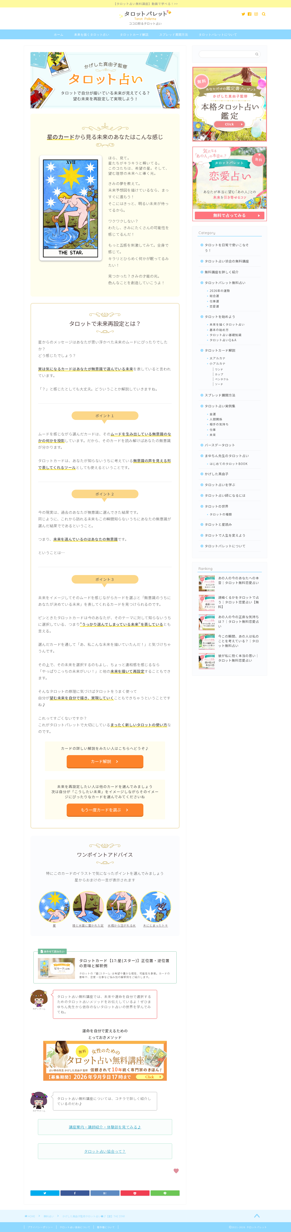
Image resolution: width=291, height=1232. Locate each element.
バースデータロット (220, 445)
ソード (219, 384)
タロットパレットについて (218, 34)
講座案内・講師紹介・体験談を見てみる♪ (105, 1127)
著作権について (106, 1227)
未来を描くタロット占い (91, 34)
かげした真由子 (217, 473)
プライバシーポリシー (40, 1227)
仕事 (213, 429)
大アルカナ (218, 358)
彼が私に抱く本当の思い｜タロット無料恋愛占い (238, 658)
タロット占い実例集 (220, 405)
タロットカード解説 (134, 34)
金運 (213, 414)
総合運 (214, 296)
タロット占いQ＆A (223, 340)
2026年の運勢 (220, 290)
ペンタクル (222, 379)
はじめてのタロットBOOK (229, 464)
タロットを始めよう (220, 316)
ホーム (58, 34)
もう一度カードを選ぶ (103, 810)
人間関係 (216, 419)
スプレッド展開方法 (173, 34)
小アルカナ (218, 363)
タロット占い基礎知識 (226, 335)
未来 (213, 435)
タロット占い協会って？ (105, 1151)
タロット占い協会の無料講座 (227, 261)
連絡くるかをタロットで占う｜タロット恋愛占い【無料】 (238, 602)
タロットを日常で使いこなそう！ (227, 247)
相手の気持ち (219, 424)
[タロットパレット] (145, 25)
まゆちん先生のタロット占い (227, 455)
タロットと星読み (218, 524)
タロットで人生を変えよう (225, 535)
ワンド (219, 369)
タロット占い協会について (75, 1227)
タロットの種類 (221, 514)
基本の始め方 (219, 330)
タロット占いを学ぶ (220, 484)
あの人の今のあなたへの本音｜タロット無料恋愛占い (238, 580)
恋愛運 (214, 306)
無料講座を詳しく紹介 (222, 271)
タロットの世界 (217, 506)
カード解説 (103, 761)
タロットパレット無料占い (225, 282)
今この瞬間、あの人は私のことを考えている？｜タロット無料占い (238, 641)
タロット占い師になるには (225, 495)
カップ (219, 374)
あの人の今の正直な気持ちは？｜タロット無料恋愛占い (238, 621)
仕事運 (214, 301)
